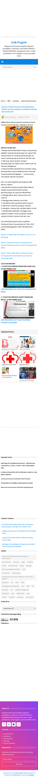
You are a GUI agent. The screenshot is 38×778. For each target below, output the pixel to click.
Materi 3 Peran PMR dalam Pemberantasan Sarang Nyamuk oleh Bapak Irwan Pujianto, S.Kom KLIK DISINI (17, 255)
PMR (28, 586)
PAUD (22, 582)
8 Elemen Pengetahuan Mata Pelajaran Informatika (15, 557)
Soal (12, 593)
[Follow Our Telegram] (14, 724)
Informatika (16, 573)
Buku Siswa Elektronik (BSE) (11, 569)
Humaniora (6, 573)
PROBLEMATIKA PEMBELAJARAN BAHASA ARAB (17, 483)
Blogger (29, 566)
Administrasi (6, 562)
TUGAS (4, 597)
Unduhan (20, 597)
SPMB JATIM (20, 593)
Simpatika (5, 593)
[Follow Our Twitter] (9, 724)
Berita (22, 566)
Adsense (16, 562)
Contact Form (8, 734)
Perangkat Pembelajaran (10, 586)
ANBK (23, 562)
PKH (23, 586)
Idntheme (16, 775)
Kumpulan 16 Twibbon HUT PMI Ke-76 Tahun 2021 (10, 350)
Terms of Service (9, 743)
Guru (24, 569)
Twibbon (12, 597)
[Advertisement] (19, 19)
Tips (28, 593)
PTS (12, 590)
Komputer (5, 582)
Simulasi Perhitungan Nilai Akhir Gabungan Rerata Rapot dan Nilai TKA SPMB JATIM (17, 525)
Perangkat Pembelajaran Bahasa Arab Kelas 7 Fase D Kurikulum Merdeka (19, 545)
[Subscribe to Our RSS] (19, 724)
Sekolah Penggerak (22, 590)
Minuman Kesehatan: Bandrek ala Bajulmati (17, 487)
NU (12, 582)
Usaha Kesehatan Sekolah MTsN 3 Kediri (15, 479)
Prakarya (5, 590)
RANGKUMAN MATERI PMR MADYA (9, 365)
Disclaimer (7, 736)
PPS (33, 586)
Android (30, 562)
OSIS (16, 582)
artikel (4, 566)
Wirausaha (30, 597)
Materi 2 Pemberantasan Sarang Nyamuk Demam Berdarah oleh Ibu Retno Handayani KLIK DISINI (19, 245)
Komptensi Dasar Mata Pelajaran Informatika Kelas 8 (17, 578)
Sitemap (6, 741)
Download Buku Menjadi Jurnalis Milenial (9, 376)
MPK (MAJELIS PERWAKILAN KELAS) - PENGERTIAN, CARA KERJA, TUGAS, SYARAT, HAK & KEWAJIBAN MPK (18, 465)
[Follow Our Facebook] (4, 724)
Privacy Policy (8, 739)
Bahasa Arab (13, 566)
